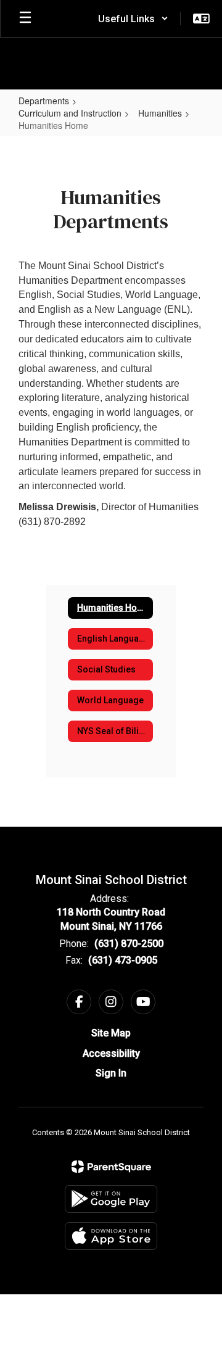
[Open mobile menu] (25, 18)
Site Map (111, 1033)
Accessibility (111, 1053)
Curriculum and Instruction (69, 113)
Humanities (160, 113)
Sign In (111, 1073)
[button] (133, 18)
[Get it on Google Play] (111, 1199)
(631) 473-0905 (122, 960)
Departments (43, 100)
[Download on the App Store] (111, 1236)
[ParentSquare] (111, 1166)
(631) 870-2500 (128, 943)
